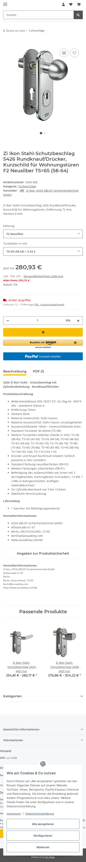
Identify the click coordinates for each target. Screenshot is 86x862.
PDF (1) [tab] (38, 371)
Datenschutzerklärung (39, 813)
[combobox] (43, 234)
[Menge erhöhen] (78, 320)
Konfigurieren (43, 835)
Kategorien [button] (12, 696)
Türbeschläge (27, 186)
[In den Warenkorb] (6, 43)
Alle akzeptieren (43, 824)
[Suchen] (78, 15)
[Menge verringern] (7, 320)
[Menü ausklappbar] (5, 2)
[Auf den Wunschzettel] (74, 53)
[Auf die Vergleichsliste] (64, 53)
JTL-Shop (50, 857)
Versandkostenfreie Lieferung (43, 276)
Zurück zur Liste (15, 30)
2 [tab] (45, 133)
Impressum (14, 813)
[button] (63, 4)
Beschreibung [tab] (14, 371)
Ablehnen (43, 847)
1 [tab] (41, 133)
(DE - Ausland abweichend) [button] (49, 304)
